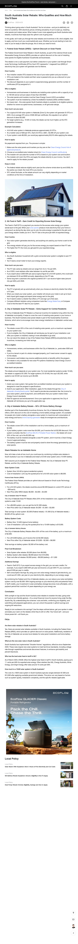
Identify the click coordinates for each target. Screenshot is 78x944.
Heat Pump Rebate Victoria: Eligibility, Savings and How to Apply (26, 785)
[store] (67, 6)
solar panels (34, 228)
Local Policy (9, 764)
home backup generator (31, 418)
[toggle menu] (71, 6)
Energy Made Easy (54, 301)
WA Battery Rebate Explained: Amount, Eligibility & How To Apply (26, 776)
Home (6, 10)
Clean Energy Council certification (53, 152)
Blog (11, 10)
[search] (62, 6)
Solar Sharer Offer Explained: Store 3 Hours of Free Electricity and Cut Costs (30, 766)
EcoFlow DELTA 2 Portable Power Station (41, 433)
